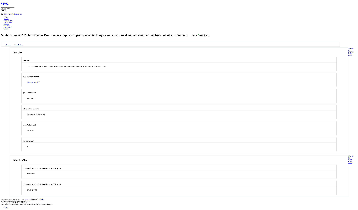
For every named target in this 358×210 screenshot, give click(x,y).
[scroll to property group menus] (350, 55)
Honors (6, 24)
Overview (9, 45)
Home (5, 14)
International (8, 27)
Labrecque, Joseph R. (33, 82)
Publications (8, 22)
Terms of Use (28, 199)
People (6, 19)
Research (7, 25)
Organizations (8, 20)
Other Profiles (19, 45)
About (6, 29)
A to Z (10, 14)
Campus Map (18, 14)
